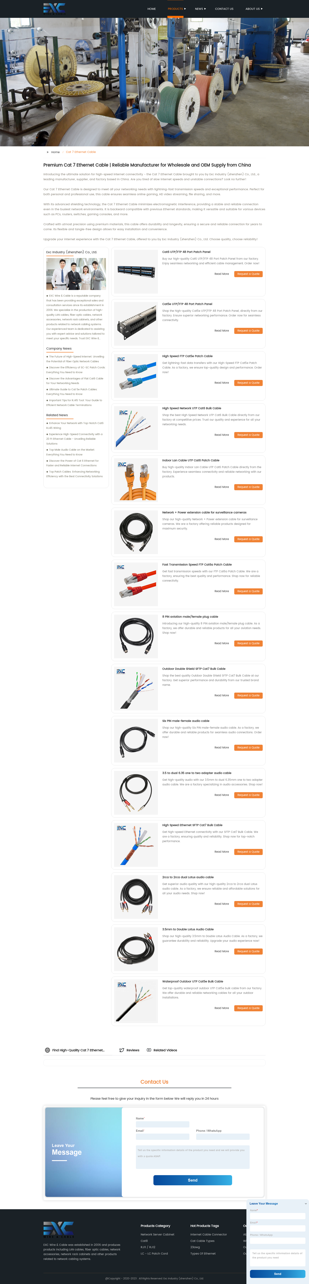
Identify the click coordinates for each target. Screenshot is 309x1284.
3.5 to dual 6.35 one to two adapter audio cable (196, 773)
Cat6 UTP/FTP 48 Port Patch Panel (186, 252)
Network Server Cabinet (157, 1234)
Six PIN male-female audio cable (185, 721)
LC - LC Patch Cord (154, 1254)
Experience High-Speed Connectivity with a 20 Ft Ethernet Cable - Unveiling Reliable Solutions (74, 439)
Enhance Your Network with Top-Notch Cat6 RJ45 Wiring (75, 425)
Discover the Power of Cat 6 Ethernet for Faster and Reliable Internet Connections (72, 463)
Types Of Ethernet (203, 1254)
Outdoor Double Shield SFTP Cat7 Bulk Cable (193, 669)
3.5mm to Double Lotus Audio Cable (188, 929)
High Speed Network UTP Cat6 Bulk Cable (191, 408)
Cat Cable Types (202, 1241)
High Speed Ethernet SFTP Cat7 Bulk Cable (192, 825)
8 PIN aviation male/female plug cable (190, 616)
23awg (195, 1247)
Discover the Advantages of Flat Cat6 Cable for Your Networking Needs (74, 381)
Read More (222, 274)
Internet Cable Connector (208, 1234)
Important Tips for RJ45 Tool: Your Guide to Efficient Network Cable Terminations (74, 402)
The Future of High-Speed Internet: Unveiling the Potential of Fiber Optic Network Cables (75, 359)
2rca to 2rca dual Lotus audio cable (188, 877)
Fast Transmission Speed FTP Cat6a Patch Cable (197, 564)
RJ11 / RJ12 (148, 1247)
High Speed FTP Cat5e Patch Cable (187, 356)
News (199, 9)
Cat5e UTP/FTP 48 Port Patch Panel (187, 304)
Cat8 (144, 1241)
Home (152, 9)
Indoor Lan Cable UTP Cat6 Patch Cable (190, 460)
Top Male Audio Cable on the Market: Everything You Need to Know (70, 452)
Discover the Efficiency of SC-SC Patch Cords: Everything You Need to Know (76, 369)
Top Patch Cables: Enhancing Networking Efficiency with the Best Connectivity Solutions (74, 474)
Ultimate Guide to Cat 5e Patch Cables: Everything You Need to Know (71, 391)
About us (253, 9)
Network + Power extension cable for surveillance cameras (204, 512)
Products (175, 9)
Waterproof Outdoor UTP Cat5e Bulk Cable (192, 981)
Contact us (224, 9)
